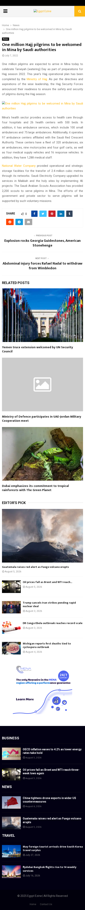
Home (33, 904)
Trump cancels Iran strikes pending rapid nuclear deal (49, 604)
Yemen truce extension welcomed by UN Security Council (37, 349)
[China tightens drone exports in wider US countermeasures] (11, 802)
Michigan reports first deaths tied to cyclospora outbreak (47, 645)
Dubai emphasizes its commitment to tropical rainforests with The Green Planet (35, 488)
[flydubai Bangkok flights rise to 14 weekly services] (11, 871)
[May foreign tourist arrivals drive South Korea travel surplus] (11, 851)
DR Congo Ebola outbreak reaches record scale (52, 623)
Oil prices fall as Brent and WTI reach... (47, 582)
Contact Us (46, 904)
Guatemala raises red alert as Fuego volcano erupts (35, 567)
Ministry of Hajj (37, 79)
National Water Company (19, 166)
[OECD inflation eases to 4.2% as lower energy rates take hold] (11, 754)
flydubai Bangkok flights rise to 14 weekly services (49, 869)
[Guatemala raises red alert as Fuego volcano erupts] (42, 536)
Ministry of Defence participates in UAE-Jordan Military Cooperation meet (41, 418)
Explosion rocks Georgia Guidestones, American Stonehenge (42, 243)
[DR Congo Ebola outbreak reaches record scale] (11, 627)
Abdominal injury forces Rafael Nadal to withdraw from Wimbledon (42, 266)
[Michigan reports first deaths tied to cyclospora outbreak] (11, 648)
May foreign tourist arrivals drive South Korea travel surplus (53, 848)
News (5, 39)
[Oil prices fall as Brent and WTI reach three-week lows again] (11, 586)
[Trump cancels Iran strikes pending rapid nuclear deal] (11, 607)
